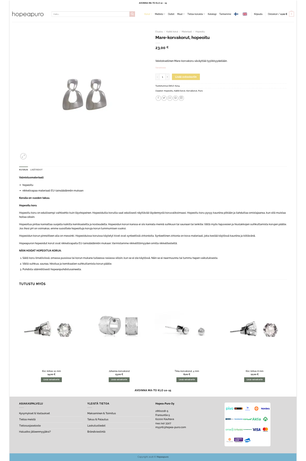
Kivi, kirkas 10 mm (51, 371)
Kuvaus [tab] (23, 169)
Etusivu (159, 31)
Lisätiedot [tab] (36, 169)
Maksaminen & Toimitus (101, 413)
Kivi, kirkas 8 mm (254, 371)
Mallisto (159, 14)
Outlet (171, 14)
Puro (200, 91)
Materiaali (187, 31)
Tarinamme (225, 14)
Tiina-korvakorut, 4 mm (187, 371)
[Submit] (132, 14)
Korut (147, 14)
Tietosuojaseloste (30, 425)
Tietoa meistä (27, 419)
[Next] (286, 339)
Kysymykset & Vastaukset (34, 413)
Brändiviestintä (96, 431)
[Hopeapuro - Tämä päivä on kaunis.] (28, 14)
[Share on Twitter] (164, 98)
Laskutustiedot (96, 425)
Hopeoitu (200, 31)
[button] (258, 14)
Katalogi (212, 14)
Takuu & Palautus (97, 419)
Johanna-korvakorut (119, 371)
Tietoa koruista (195, 14)
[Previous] (19, 339)
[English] (246, 14)
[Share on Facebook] (158, 98)
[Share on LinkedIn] (181, 98)
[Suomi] (237, 14)
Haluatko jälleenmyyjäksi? (35, 431)
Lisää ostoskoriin (186, 76)
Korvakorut (191, 91)
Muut (179, 14)
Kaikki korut (172, 31)
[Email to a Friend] (169, 98)
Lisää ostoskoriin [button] (51, 379)
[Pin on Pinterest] (175, 98)
